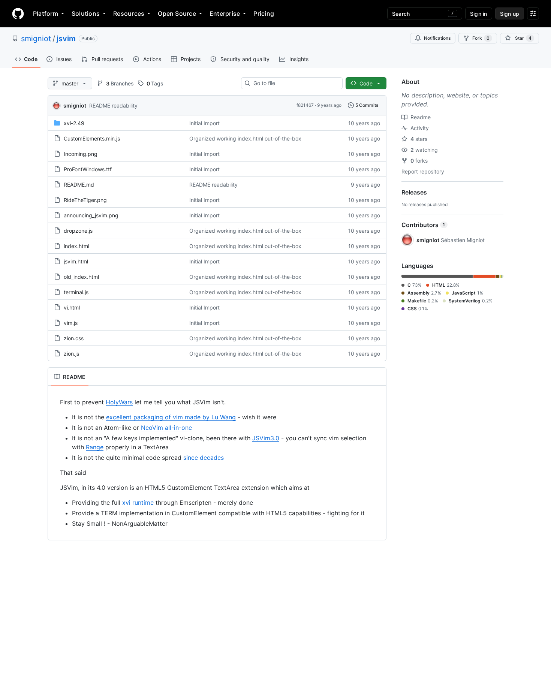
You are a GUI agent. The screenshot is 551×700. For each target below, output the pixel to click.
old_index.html (81, 277)
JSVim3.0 (265, 438)
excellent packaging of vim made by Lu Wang (171, 417)
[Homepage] (18, 13)
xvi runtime (138, 502)
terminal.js (76, 292)
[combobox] (294, 83)
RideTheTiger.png (85, 200)
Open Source (177, 13)
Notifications (437, 38)
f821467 (305, 105)
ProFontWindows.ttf (88, 169)
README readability (113, 105)
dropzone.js (78, 230)
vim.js (71, 323)
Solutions (86, 13)
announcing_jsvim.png (91, 215)
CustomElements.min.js (92, 138)
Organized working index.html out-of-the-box (245, 138)
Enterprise (225, 13)
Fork (481, 38)
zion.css (74, 338)
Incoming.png (80, 154)
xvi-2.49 (74, 123)
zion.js (71, 353)
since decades (203, 457)
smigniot (36, 38)
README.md (79, 184)
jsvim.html (76, 261)
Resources (128, 13)
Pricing (263, 13)
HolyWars (119, 402)
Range (94, 447)
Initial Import (204, 123)
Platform (45, 13)
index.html (76, 246)
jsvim (66, 38)
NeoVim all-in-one (166, 427)
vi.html (72, 307)
